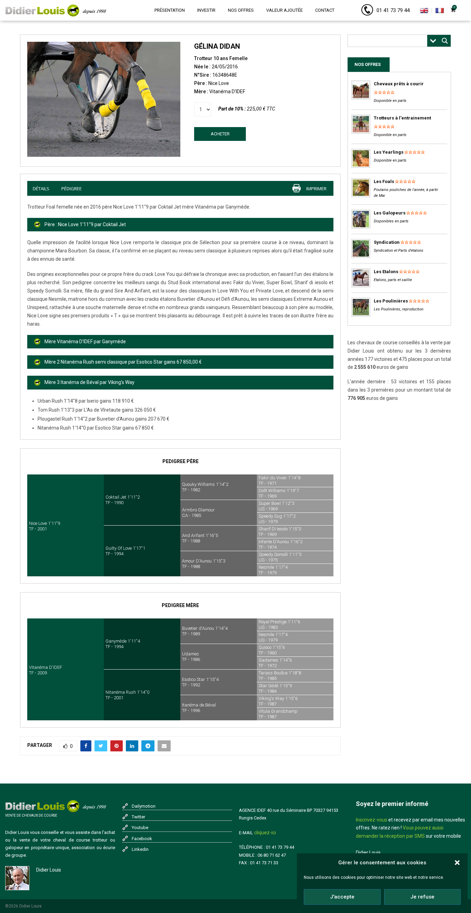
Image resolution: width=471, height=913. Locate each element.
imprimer (316, 188)
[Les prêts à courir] (360, 97)
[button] (457, 862)
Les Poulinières (391, 301)
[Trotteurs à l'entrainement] (360, 132)
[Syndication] (360, 256)
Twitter (138, 816)
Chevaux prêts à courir (399, 83)
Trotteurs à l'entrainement (402, 118)
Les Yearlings (388, 152)
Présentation (169, 10)
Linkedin (140, 849)
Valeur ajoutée (284, 10)
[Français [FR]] (439, 12)
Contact (324, 10)
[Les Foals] (360, 195)
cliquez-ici (265, 832)
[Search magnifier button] (445, 41)
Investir (206, 10)
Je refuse (422, 897)
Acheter (220, 133)
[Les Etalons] (360, 285)
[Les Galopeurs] (360, 227)
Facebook (142, 838)
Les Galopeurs (389, 212)
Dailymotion (144, 806)
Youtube (140, 827)
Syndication (387, 242)
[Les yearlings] (360, 166)
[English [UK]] (424, 12)
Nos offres (241, 10)
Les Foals (384, 181)
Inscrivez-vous (371, 820)
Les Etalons (386, 271)
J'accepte (342, 897)
